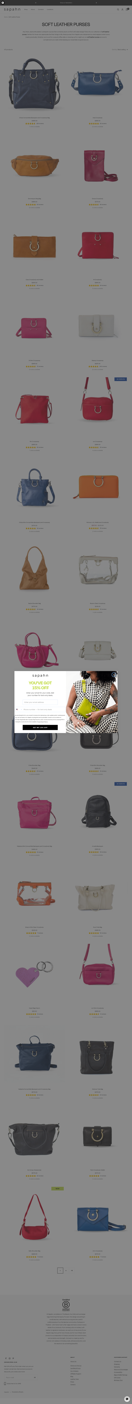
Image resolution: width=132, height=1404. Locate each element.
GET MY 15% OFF (40, 727)
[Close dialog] (114, 675)
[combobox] (19, 709)
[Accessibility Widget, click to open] (3, 3)
